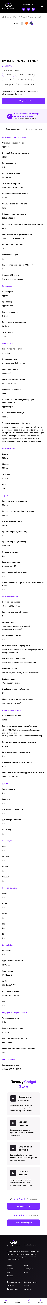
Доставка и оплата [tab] (34, 129)
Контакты (27, 1289)
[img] (22, 23)
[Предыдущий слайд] (5, 40)
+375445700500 (28, 4)
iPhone (15, 17)
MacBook (10, 1269)
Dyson (26, 1272)
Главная (8, 17)
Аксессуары (28, 1269)
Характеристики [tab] (13, 129)
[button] (17, 1301)
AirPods (10, 1276)
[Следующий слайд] (41, 40)
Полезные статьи (30, 1282)
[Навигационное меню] (42, 7)
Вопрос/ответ (12, 1289)
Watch (26, 1265)
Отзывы (26, 1285)
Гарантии (10, 1285)
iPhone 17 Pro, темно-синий (31, 17)
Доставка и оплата (14, 1282)
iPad (8, 1272)
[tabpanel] (23, 137)
